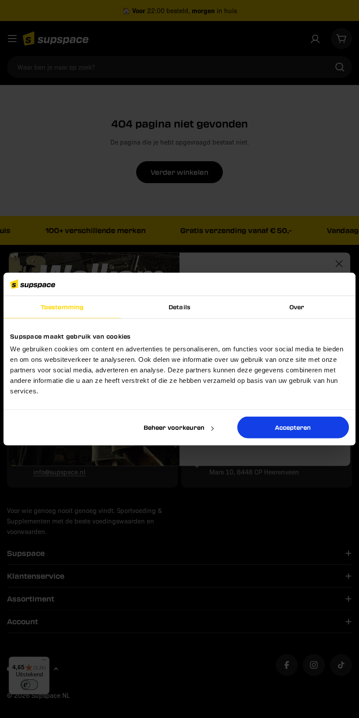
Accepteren (293, 427)
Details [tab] (179, 307)
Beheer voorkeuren (174, 427)
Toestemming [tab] (62, 307)
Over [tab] (296, 307)
